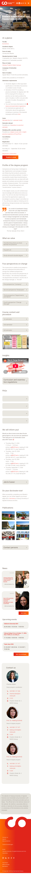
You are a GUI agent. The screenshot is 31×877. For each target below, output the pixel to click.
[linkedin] (6, 858)
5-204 (11, 734)
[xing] (13, 858)
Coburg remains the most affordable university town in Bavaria (8, 579)
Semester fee (6, 120)
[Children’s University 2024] (15, 625)
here (19, 114)
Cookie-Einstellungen (7, 844)
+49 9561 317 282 (15, 691)
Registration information (9, 153)
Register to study (11, 157)
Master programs (14, 24)
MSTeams (16, 447)
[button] (15, 398)
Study (7, 24)
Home (3, 24)
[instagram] (3, 858)
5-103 (11, 698)
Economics (5, 44)
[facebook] (11, 858)
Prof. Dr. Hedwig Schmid (14, 720)
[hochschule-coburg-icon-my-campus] (17, 3)
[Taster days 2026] (15, 646)
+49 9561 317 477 (15, 727)
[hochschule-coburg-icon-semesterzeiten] (19, 3)
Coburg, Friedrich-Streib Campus (11, 65)
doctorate (12, 498)
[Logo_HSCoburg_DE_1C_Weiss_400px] (8, 2)
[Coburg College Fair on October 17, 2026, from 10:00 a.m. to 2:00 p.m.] (15, 635)
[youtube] (8, 858)
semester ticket (17, 120)
